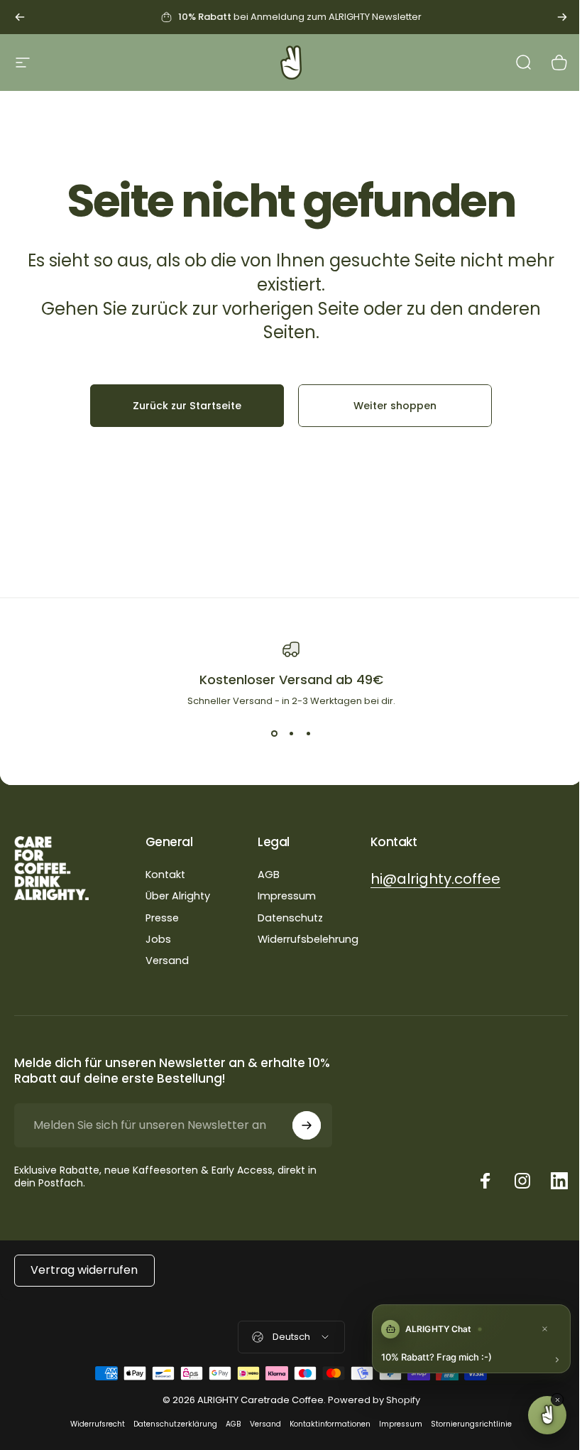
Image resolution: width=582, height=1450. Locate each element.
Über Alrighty (178, 895)
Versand (167, 960)
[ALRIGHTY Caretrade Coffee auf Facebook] (485, 1180)
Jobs (158, 939)
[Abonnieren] (306, 1125)
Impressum (287, 895)
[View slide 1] (273, 733)
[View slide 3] (308, 733)
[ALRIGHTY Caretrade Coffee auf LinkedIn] (559, 1180)
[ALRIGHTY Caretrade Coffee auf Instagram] (522, 1180)
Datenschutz (290, 917)
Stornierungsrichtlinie (471, 1424)
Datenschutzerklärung (175, 1424)
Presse (162, 917)
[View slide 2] (291, 733)
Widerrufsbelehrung (308, 939)
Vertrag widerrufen (84, 1270)
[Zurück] (19, 17)
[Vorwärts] (562, 17)
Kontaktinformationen (330, 1424)
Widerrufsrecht (97, 1424)
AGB (269, 874)
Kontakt (165, 874)
